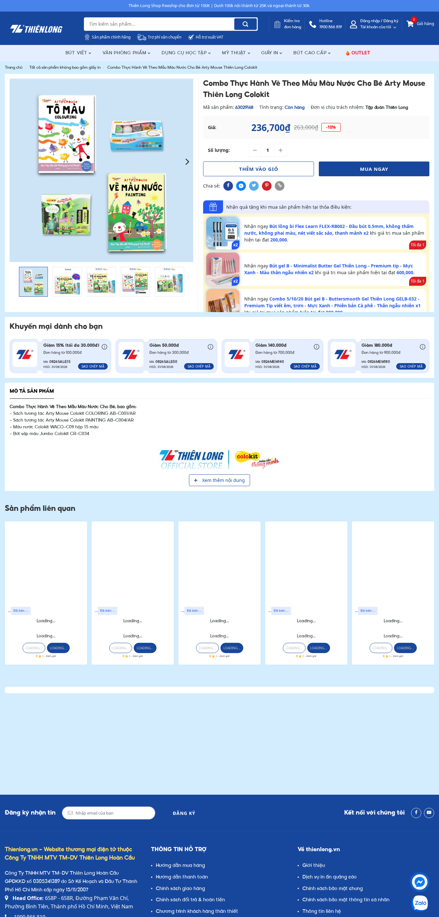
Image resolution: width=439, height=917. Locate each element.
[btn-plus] (280, 150)
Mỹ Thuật (235, 53)
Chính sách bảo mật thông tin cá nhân (346, 900)
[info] (104, 346)
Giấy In (270, 53)
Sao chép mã (93, 366)
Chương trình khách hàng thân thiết (197, 911)
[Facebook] (416, 813)
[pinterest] (267, 186)
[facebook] (228, 186)
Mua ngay (374, 169)
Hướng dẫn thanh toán (182, 877)
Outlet (361, 53)
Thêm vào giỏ (258, 169)
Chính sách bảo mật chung (332, 888)
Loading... (46, 621)
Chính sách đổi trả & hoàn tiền (190, 900)
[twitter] (254, 186)
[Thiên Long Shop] (36, 29)
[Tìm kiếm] (245, 24)
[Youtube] (429, 813)
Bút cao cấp (310, 53)
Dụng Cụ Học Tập (185, 53)
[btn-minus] (254, 150)
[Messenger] (419, 882)
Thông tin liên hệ (321, 911)
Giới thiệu (313, 865)
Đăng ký (184, 813)
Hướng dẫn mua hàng (180, 865)
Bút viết (77, 53)
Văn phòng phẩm (125, 53)
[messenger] (241, 186)
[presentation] (15, 161)
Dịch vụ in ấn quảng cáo (329, 877)
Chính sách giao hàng (180, 888)
